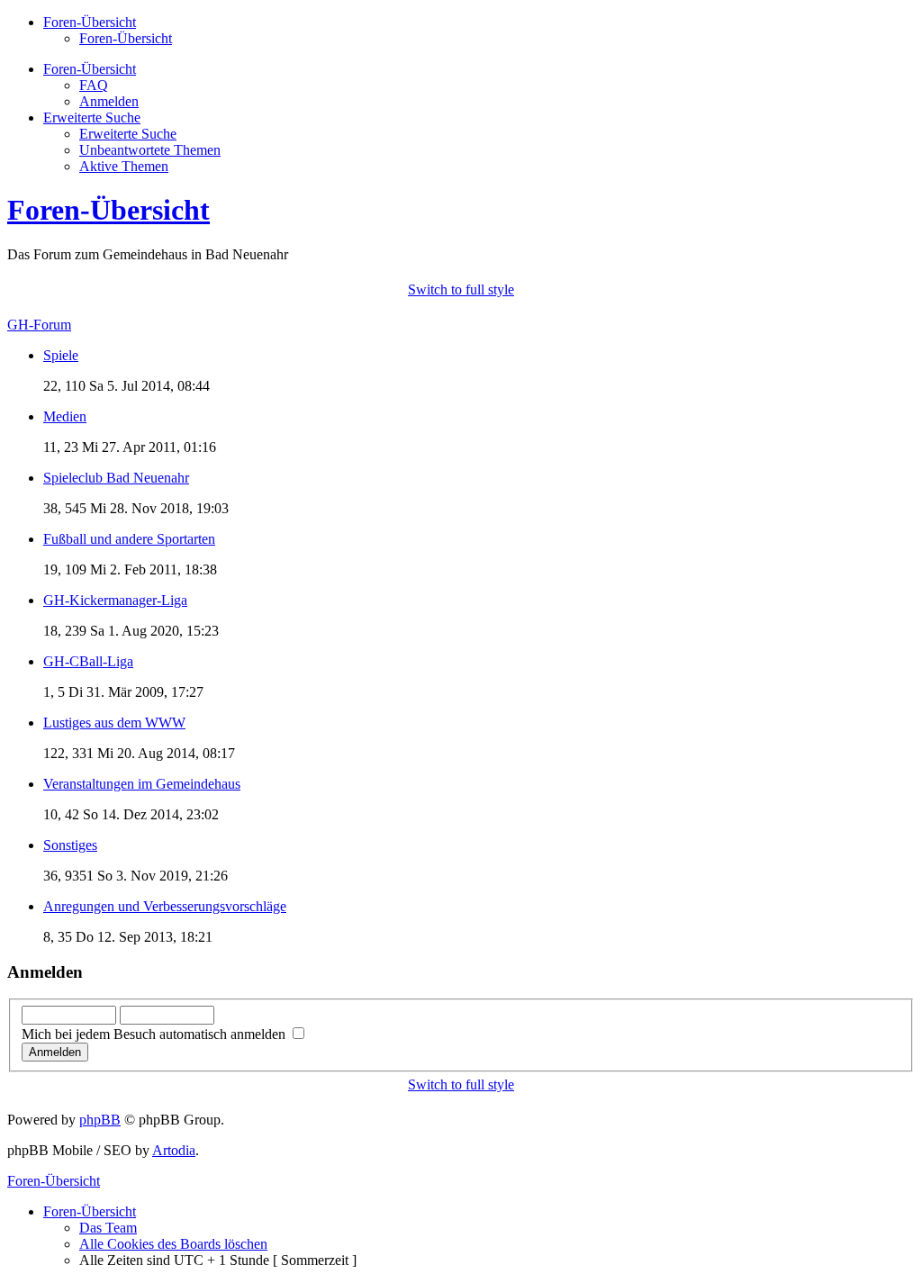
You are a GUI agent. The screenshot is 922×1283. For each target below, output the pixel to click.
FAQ (93, 85)
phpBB (100, 1119)
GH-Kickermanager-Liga (115, 600)
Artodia (173, 1150)
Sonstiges (70, 845)
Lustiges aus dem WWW (114, 722)
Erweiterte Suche (127, 133)
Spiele (60, 355)
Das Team (108, 1227)
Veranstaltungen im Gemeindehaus (141, 783)
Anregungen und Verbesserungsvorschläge (164, 906)
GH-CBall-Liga (88, 661)
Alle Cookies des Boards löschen (173, 1243)
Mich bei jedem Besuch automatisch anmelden (155, 1034)
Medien (64, 416)
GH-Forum (39, 324)
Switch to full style (461, 289)
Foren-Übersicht (125, 38)
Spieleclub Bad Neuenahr (116, 477)
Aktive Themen (123, 166)
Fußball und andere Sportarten (129, 539)
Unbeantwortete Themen (150, 150)
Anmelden (109, 101)
